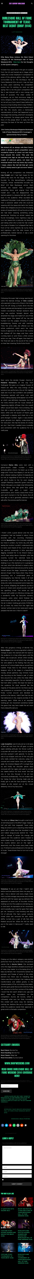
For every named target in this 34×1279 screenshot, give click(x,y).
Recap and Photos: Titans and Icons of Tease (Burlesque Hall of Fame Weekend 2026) (25, 1212)
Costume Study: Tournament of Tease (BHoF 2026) (7, 1256)
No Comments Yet (11, 1133)
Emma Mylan (23, 1097)
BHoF (15, 1096)
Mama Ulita (10, 1100)
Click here (16, 62)
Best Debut (20, 1096)
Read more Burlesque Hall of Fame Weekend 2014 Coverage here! (17, 1072)
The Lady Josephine (25, 1100)
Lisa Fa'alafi (18, 1099)
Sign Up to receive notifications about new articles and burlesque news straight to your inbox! (16, 1081)
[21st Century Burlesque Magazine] (17, 3)
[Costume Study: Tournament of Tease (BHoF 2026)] (8, 1247)
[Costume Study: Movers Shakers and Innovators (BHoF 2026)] (8, 1223)
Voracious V (4, 1102)
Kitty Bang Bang (17, 32)
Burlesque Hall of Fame (13, 13)
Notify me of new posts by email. (14, 1179)
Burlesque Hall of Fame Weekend (10, 1097)
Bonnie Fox (27, 1096)
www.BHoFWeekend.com (17, 1063)
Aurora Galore (8, 1096)
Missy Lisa (17, 1100)
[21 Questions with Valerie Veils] (8, 1201)
